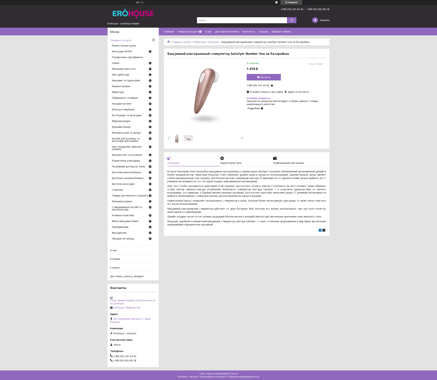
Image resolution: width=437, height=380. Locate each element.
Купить (265, 77)
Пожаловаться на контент (212, 376)
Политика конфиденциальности (243, 376)
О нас (208, 31)
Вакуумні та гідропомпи (126, 80)
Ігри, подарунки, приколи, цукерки (127, 148)
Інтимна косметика (123, 215)
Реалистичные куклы (124, 45)
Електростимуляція (123, 109)
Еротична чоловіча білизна (127, 178)
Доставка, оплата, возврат (127, 276)
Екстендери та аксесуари (126, 115)
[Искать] (291, 20)
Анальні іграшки (121, 86)
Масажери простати (124, 69)
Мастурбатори (120, 74)
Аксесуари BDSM (122, 51)
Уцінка (115, 63)
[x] (323, 230)
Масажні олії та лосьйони (127, 155)
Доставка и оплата (227, 31)
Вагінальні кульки (122, 201)
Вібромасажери (121, 121)
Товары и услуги (187, 31)
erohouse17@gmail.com (127, 307)
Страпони (117, 190)
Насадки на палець (123, 238)
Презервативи (120, 227)
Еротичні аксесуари (123, 184)
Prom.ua (233, 373)
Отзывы (115, 258)
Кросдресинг (119, 233)
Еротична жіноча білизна (126, 172)
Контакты (248, 31)
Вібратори (200, 42)
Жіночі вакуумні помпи (125, 221)
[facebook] (320, 230)
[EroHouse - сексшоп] (133, 13)
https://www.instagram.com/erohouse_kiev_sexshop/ (132, 302)
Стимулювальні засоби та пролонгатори (127, 208)
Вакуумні (213, 42)
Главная (169, 31)
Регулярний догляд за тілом (128, 166)
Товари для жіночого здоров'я (130, 195)
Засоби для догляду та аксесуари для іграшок (125, 139)
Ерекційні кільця (121, 127)
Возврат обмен (281, 31)
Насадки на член (121, 103)
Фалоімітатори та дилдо (126, 133)
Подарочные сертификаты (127, 57)
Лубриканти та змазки (125, 98)
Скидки (263, 31)
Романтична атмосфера (126, 161)
